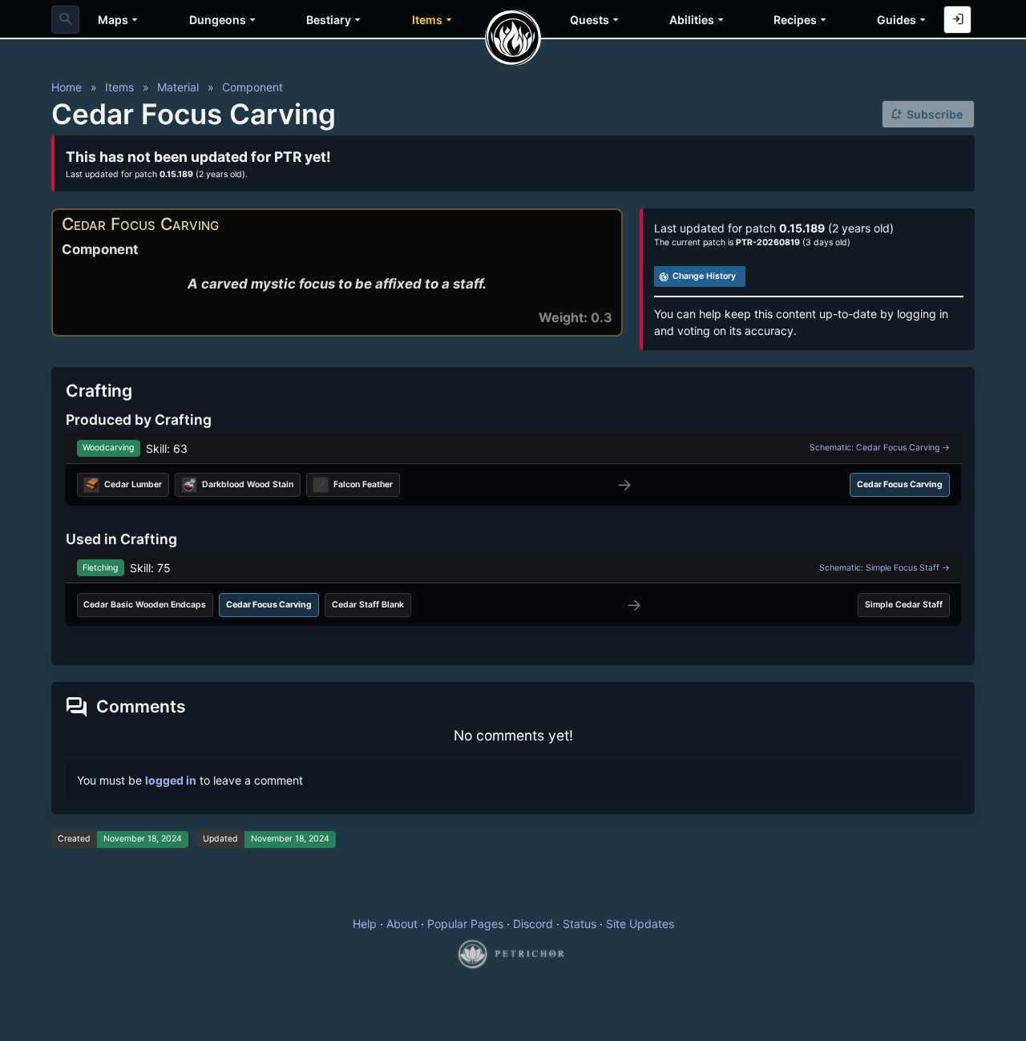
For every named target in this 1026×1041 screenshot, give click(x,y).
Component (252, 87)
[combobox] (65, 20)
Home (66, 87)
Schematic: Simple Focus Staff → (884, 568)
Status (579, 923)
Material (178, 87)
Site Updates (640, 923)
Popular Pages (465, 923)
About (402, 923)
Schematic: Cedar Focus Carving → (880, 447)
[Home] (513, 38)
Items (119, 87)
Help (365, 923)
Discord (533, 923)
